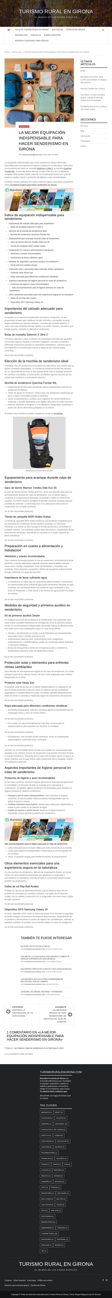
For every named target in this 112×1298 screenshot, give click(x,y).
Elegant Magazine (82, 1294)
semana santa (48, 1222)
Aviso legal (31, 1280)
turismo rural (49, 1233)
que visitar (57, 30)
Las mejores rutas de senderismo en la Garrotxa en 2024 (39, 1048)
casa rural (61, 1124)
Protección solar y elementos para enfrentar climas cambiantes (36, 269)
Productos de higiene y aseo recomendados (29, 284)
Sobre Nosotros (52, 35)
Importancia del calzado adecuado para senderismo (31, 223)
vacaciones (47, 1239)
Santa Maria (47, 1216)
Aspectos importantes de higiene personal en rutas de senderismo (38, 281)
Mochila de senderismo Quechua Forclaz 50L (30, 234)
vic (43, 1251)
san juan (56, 1210)
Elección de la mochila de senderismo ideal (28, 231)
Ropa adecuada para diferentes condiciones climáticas (34, 277)
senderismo (47, 1228)
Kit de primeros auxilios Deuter (23, 265)
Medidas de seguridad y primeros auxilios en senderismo (34, 262)
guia (67, 1164)
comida (58, 1135)
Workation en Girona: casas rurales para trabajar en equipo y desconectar (93, 79)
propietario (47, 1193)
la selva (45, 1170)
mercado (59, 1170)
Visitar (83, 146)
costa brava (47, 1141)
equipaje (60, 1147)
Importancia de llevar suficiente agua (26, 258)
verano (59, 1245)
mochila (46, 1176)
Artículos (24, 126)
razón (60, 1205)
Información (21, 35)
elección (46, 1147)
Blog (82, 131)
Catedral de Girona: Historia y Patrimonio (41, 992)
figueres (61, 1158)
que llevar (47, 1199)
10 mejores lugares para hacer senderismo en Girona (33, 185)
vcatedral (62, 1239)
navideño (46, 1181)
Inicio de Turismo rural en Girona (32, 30)
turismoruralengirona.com (32, 155)
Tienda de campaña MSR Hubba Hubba (27, 246)
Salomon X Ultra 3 (45, 168)
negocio (59, 1181)
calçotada (47, 1118)
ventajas (46, 1245)
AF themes (96, 1294)
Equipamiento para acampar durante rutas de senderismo (34, 238)
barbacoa (46, 1112)
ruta (44, 1210)
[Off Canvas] (9, 30)
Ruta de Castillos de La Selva (35, 946)
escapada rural (49, 1153)
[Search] (103, 30)
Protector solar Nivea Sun (21, 273)
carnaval (46, 1124)
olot (44, 1187)
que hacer (63, 1193)
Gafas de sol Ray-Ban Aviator (23, 298)
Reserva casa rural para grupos (31, 41)
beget (59, 1112)
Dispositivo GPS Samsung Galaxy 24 (26, 302)
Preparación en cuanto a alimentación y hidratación (31, 250)
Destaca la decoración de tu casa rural (22, 1011)
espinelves (47, 1158)
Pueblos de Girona (75, 30)
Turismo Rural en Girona (56, 11)
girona (45, 1164)
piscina (55, 1187)
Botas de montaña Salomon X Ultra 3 (26, 227)
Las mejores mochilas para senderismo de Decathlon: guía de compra (55, 1014)
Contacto (36, 35)
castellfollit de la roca (53, 1130)
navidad (58, 1176)
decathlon (63, 1141)
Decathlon (58, 413)
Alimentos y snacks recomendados (25, 253)
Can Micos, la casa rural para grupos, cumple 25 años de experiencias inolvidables (92, 97)
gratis (57, 1164)
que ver (61, 1199)
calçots (61, 1118)
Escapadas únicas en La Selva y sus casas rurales (46, 969)
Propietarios (85, 141)
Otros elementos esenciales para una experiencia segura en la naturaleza (41, 295)
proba (82, 71)
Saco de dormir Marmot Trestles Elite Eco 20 (30, 242)
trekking (62, 1228)
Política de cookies (45, 1280)
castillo (46, 1135)
